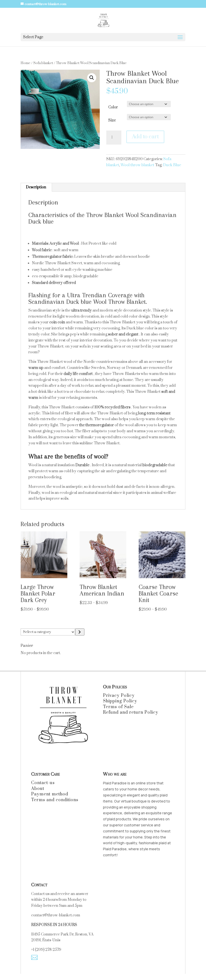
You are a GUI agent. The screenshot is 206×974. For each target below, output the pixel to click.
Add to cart (145, 136)
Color (113, 107)
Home (25, 63)
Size (112, 120)
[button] (91, 77)
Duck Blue (172, 165)
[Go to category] (79, 632)
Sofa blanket (43, 63)
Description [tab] (36, 187)
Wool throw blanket (137, 165)
